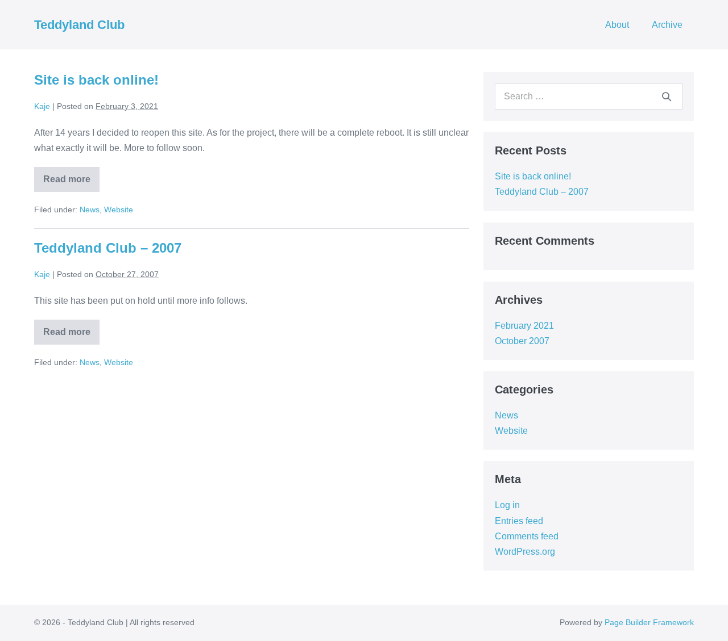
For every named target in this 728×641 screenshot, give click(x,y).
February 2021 (524, 325)
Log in (507, 505)
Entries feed (519, 521)
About (617, 25)
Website (118, 209)
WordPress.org (525, 551)
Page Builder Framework (649, 622)
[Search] (666, 96)
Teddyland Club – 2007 (107, 247)
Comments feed (527, 536)
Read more (69, 183)
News (90, 209)
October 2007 (522, 341)
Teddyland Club (79, 25)
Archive (667, 25)
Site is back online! (96, 79)
